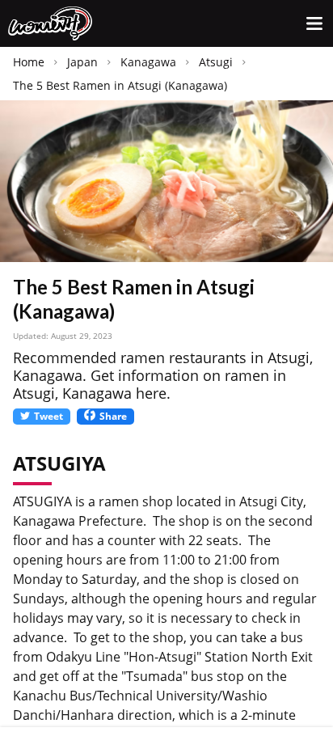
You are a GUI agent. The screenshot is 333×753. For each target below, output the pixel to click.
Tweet (48, 416)
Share (113, 416)
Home (28, 62)
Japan (82, 62)
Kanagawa (148, 62)
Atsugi (216, 62)
